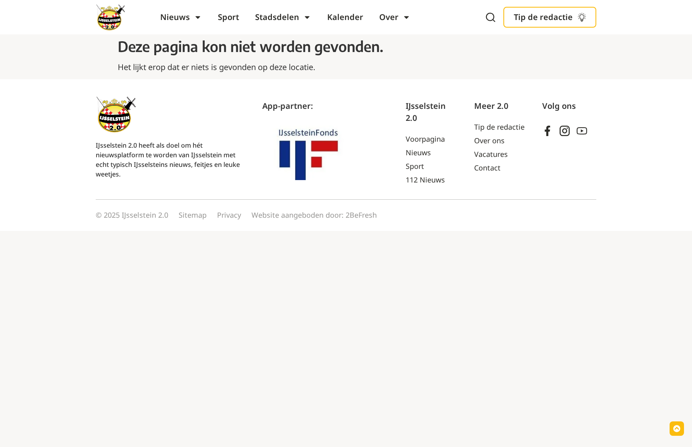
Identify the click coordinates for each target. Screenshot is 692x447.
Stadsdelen (277, 17)
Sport (228, 17)
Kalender (345, 17)
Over (388, 17)
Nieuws (175, 17)
